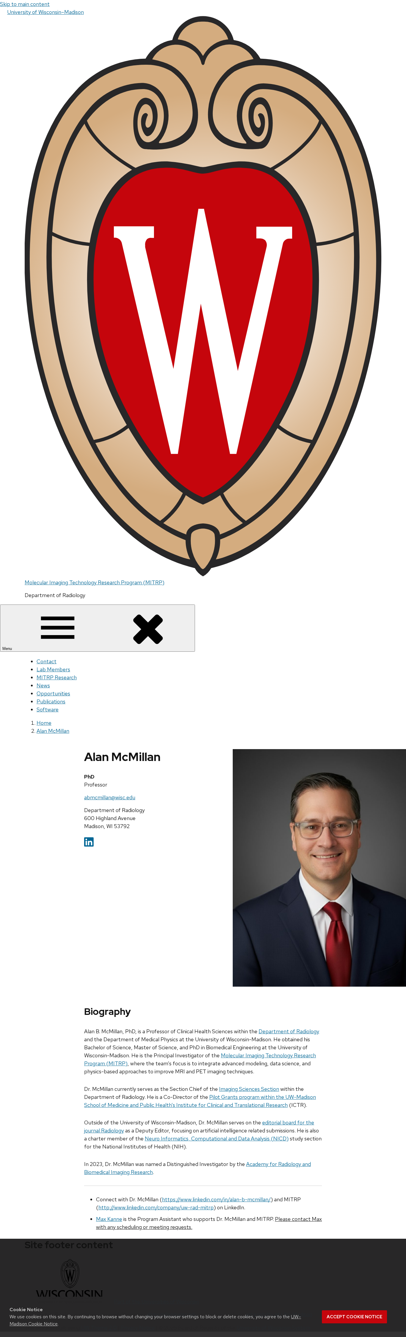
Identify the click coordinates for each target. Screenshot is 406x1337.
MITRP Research (57, 677)
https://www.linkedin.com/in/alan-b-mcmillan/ (216, 1199)
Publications (51, 701)
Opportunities (53, 693)
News (43, 685)
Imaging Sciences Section (249, 1089)
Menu (7, 648)
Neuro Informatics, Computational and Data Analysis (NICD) (217, 1138)
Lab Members (53, 669)
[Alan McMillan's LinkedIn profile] (89, 844)
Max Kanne (109, 1219)
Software (48, 709)
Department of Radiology (289, 1031)
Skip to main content (25, 4)
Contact (46, 661)
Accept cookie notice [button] (354, 1317)
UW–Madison (45, 12)
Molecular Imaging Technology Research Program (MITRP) (94, 582)
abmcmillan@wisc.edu (109, 797)
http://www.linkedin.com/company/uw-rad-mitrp (156, 1207)
